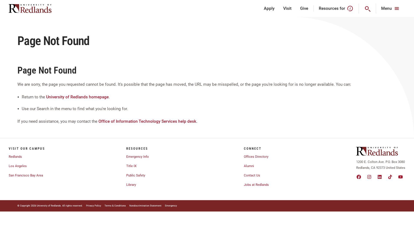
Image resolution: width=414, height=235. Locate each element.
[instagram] (369, 177)
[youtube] (400, 177)
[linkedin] (379, 177)
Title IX (131, 166)
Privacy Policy (93, 205)
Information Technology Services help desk (156, 121)
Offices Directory (256, 157)
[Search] (367, 8)
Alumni (249, 166)
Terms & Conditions (115, 205)
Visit (287, 8)
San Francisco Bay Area (26, 175)
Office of (106, 121)
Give (304, 8)
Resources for (332, 8)
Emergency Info (137, 157)
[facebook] (358, 177)
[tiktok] (390, 177)
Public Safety (135, 175)
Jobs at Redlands (256, 185)
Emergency (171, 205)
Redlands (15, 157)
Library (131, 185)
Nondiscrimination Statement (145, 205)
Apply (269, 8)
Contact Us (252, 175)
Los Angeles (18, 166)
